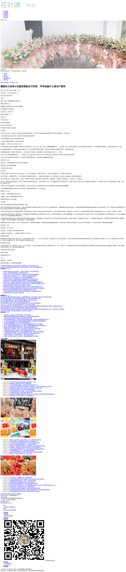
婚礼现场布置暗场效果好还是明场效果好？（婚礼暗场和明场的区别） (22, 316)
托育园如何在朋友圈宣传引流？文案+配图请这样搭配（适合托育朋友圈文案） (25, 331)
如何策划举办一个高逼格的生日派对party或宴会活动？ (24, 441)
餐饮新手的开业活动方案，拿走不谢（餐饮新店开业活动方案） (26, 388)
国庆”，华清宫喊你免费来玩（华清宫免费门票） (16, 273)
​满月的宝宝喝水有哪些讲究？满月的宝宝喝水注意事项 (24, 483)
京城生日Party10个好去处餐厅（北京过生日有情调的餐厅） (19, 277)
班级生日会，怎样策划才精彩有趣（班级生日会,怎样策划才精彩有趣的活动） (23, 282)
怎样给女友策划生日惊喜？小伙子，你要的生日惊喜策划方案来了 (20, 276)
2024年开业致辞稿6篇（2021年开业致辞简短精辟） (17, 322)
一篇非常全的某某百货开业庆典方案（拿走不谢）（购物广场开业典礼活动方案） (31, 386)
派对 (5, 508)
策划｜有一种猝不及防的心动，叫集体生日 (21, 453)
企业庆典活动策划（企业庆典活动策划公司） (21, 392)
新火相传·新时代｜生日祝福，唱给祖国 (14, 292)
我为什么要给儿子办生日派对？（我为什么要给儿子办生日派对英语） (22, 271)
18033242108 (4, 496)
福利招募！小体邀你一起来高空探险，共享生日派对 (17, 314)
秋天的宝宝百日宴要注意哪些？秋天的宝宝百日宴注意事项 (25, 488)
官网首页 (6, 11)
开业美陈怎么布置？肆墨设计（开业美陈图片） (22, 395)
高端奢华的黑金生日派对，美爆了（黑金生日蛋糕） (23, 480)
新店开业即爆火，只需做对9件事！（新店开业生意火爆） (19, 334)
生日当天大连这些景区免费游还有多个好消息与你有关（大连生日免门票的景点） (22, 267)
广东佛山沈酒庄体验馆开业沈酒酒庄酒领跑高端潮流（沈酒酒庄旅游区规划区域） (25, 321)
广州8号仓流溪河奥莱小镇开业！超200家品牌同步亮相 (18, 318)
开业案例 (3, 494)
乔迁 (7, 507)
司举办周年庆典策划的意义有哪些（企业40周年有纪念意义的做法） (27, 479)
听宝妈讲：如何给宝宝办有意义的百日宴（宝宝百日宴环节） (25, 447)
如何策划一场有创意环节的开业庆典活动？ (21, 383)
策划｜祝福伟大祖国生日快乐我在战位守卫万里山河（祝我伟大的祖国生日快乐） (25, 283)
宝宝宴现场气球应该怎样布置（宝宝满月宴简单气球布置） (25, 491)
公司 (5, 507)
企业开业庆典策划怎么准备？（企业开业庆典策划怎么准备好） (26, 391)
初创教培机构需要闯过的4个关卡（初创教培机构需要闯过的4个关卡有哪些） (24, 324)
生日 (5, 510)
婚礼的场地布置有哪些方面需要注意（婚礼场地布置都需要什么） (21, 327)
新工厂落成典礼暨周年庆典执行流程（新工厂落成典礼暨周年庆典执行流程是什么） (25, 325)
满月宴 (5, 73)
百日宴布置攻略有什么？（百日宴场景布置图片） (23, 450)
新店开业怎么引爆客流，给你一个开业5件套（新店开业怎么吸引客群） (23, 328)
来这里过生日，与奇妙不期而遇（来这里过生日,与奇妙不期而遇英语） (22, 274)
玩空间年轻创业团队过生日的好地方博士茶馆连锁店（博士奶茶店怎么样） (20, 265)
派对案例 (6, 14)
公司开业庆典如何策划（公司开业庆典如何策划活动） (24, 385)
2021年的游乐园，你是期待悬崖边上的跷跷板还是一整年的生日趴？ (21, 279)
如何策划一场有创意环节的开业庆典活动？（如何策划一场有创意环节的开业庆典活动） (32, 394)
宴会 (7, 510)
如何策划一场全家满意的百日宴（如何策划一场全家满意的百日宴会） (28, 445)
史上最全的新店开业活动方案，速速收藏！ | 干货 (22, 381)
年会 (10, 507)
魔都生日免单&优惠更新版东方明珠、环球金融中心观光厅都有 (20, 289)
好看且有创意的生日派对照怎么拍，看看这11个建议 (17, 285)
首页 (2, 82)
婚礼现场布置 (7, 78)
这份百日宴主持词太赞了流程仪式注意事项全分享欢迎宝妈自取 (26, 452)
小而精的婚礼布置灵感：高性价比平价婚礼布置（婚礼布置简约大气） (23, 333)
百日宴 (5, 75)
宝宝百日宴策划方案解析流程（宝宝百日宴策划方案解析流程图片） (27, 449)
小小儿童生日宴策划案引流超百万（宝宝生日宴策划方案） (25, 442)
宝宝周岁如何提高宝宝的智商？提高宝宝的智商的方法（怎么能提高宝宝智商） (30, 489)
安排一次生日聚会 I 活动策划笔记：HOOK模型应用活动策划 (25, 439)
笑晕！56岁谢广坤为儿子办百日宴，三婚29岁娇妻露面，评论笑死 (21, 336)
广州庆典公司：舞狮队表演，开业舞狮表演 (21, 477)
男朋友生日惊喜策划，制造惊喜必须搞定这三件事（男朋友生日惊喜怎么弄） (23, 286)
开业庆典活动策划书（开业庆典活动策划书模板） (23, 389)
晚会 (10, 510)
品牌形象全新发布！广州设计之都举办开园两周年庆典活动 (20, 330)
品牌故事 (6, 17)
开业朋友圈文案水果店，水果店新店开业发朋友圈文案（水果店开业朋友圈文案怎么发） (27, 319)
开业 (5, 505)
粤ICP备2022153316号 (6, 502)
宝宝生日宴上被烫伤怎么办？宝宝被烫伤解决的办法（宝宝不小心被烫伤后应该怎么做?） (33, 485)
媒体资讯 (6, 15)
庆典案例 (6, 12)
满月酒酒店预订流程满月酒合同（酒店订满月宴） (23, 482)
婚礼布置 (13, 510)
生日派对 (6, 76)
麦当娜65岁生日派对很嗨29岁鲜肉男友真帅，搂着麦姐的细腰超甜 (20, 280)
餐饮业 (13, 507)
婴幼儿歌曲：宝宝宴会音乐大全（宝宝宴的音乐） (23, 486)
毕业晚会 (6, 79)
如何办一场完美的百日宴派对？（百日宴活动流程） (23, 444)
